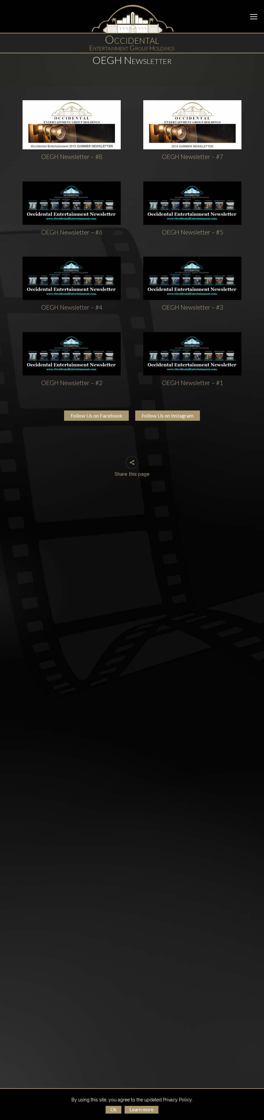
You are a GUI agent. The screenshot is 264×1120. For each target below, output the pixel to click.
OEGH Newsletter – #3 (192, 307)
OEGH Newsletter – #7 (192, 156)
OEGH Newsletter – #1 (192, 382)
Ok (113, 1109)
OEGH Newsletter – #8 (71, 156)
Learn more (141, 1109)
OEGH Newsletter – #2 (71, 382)
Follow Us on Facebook (96, 415)
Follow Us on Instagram (167, 415)
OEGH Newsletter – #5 (192, 231)
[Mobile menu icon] (254, 17)
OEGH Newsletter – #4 (71, 307)
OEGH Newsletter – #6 (71, 231)
